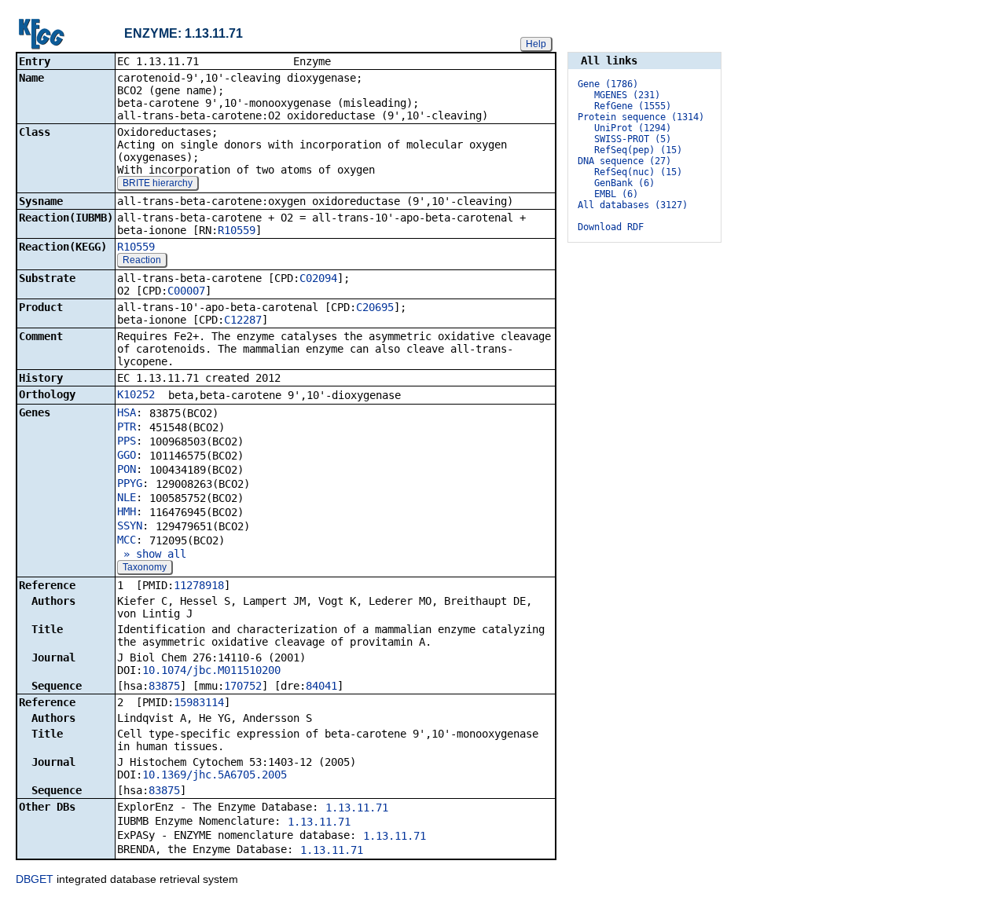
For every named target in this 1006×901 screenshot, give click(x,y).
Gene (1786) (608, 84)
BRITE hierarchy (158, 183)
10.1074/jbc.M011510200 (211, 670)
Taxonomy (145, 567)
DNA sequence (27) (624, 161)
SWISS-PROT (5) (632, 139)
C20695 (375, 307)
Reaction (142, 260)
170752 (243, 685)
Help (536, 43)
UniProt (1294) (632, 128)
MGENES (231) (627, 95)
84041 (321, 685)
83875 (164, 685)
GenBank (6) (624, 183)
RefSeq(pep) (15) (638, 150)
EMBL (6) (616, 194)
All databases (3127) (633, 205)
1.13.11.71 (356, 807)
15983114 (199, 702)
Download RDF (611, 227)
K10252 (136, 394)
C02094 (318, 278)
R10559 (236, 230)
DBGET (34, 879)
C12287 (243, 319)
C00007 (186, 290)
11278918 (199, 585)
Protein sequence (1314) (641, 117)
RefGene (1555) (632, 106)
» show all (151, 554)
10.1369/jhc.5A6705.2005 (214, 774)
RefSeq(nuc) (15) (638, 172)
